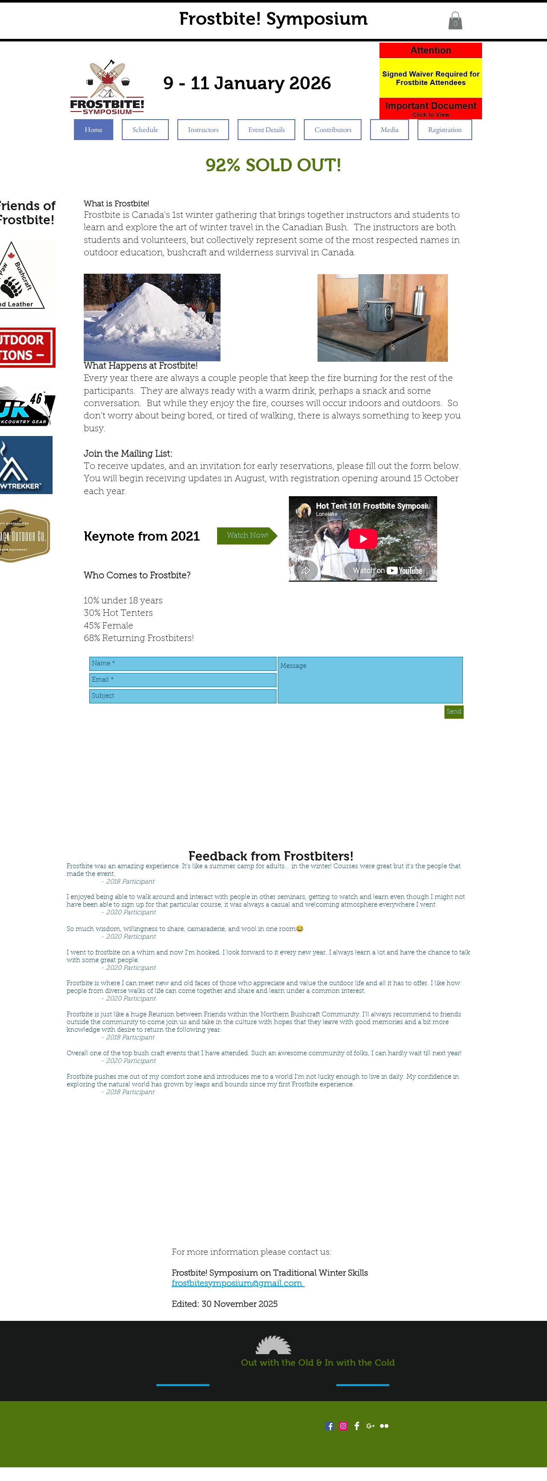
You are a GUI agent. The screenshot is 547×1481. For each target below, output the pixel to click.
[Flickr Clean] (384, 1426)
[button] (455, 20)
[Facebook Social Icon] (329, 1426)
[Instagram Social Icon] (343, 1426)
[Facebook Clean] (357, 1426)
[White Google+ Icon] (370, 1426)
